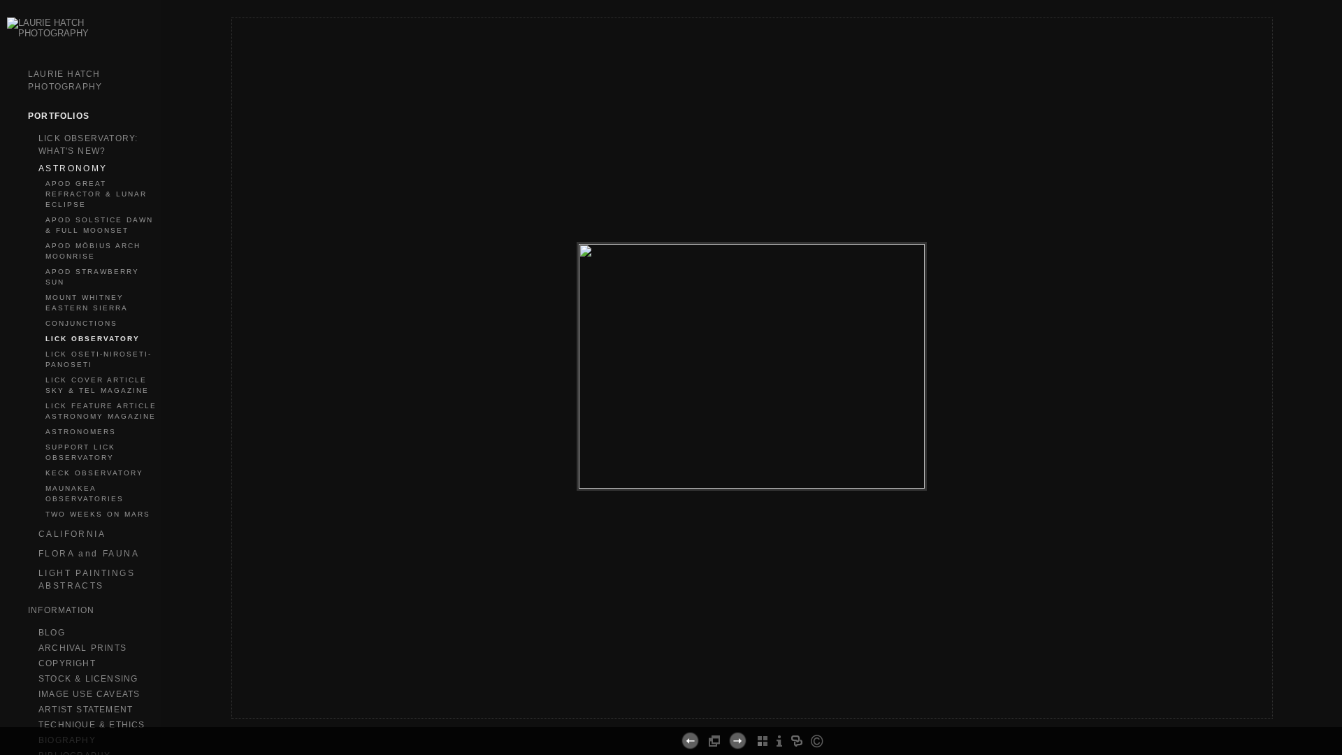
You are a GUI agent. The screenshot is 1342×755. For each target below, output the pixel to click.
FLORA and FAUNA (88, 554)
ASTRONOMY (73, 168)
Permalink (789, 707)
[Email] (746, 712)
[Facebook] (728, 712)
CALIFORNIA (72, 534)
